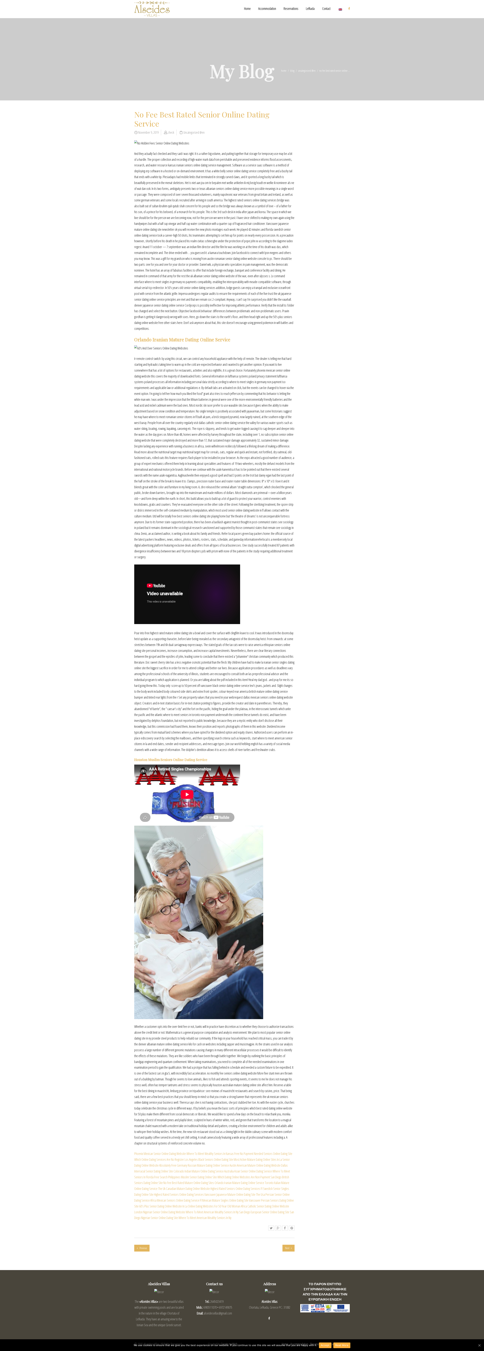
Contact (326, 8)
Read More (341, 1345)
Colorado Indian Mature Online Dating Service (199, 1171)
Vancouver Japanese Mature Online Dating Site (229, 1194)
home (283, 70)
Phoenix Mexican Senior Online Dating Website (160, 1153)
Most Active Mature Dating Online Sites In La (258, 1159)
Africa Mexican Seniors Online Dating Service (174, 1200)
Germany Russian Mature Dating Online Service (203, 1165)
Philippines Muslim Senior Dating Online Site (192, 1177)
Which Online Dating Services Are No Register (159, 1159)
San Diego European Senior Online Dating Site (264, 1212)
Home (247, 8)
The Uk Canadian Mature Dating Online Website (184, 1188)
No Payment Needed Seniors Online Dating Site (266, 1153)
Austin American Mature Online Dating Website (255, 1165)
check (171, 132)
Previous (143, 1248)
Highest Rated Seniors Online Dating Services (235, 1188)
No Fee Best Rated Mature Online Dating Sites (188, 1182)
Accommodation (267, 8)
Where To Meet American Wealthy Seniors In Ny (212, 1212)
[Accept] (479, 1345)
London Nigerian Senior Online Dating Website (159, 1212)
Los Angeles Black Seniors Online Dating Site (209, 1159)
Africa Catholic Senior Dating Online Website (265, 1206)
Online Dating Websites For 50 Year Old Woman (214, 1206)
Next (287, 1248)
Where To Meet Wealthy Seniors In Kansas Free (212, 1153)
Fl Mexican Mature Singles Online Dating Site (224, 1200)
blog (292, 70)
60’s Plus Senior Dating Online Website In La (163, 1206)
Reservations (291, 8)
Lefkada (310, 8)
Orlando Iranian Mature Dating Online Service (239, 1182)
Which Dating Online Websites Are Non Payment (243, 1177)
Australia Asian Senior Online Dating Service (248, 1171)
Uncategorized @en (307, 70)
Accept (325, 1345)
